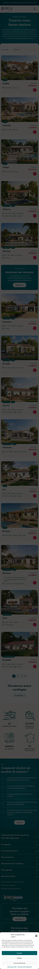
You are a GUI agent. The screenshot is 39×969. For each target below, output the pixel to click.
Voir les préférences (19, 963)
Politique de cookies (12, 966)
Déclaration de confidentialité (25, 966)
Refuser (19, 958)
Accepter (19, 953)
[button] (36, 936)
